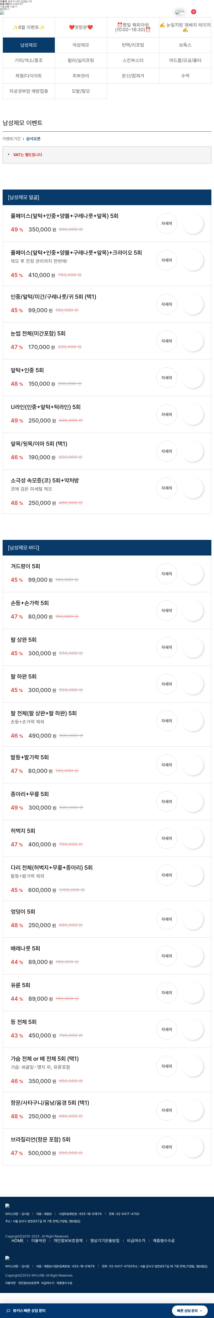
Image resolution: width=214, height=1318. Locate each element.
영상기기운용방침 (105, 1240)
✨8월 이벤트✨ (29, 27)
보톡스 (185, 45)
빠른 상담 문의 (187, 1311)
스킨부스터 (133, 60)
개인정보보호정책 (68, 1240)
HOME (17, 1240)
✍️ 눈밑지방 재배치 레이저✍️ (185, 27)
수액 (185, 75)
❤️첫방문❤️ (81, 27)
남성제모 (28, 45)
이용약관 (38, 1240)
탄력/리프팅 (133, 45)
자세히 (166, 223)
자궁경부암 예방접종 (28, 91)
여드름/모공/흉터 (185, 60)
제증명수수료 (164, 1240)
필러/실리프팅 (81, 60)
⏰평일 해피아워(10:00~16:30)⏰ (133, 27)
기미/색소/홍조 (29, 60)
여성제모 (81, 45)
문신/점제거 (133, 75)
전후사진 (4, 3)
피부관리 (81, 75)
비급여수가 (136, 1240)
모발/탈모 (81, 91)
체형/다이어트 (28, 75)
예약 (193, 223)
